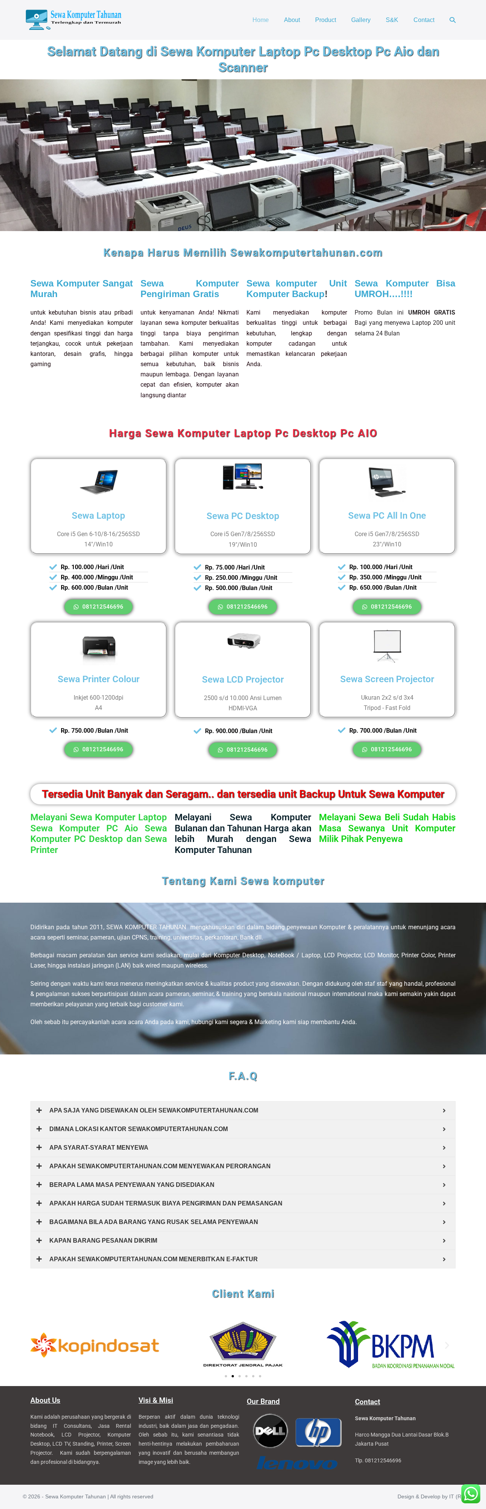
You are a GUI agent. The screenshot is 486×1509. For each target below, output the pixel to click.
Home (260, 20)
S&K (392, 20)
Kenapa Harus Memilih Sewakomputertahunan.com (243, 252)
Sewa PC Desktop (243, 516)
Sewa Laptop (98, 515)
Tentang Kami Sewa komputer (243, 881)
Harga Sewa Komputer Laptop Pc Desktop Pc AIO (243, 433)
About (292, 20)
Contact (423, 20)
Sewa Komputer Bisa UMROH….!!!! (405, 288)
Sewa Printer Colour (99, 679)
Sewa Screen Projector (387, 679)
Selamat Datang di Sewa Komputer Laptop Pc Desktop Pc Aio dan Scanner (243, 59)
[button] (452, 20)
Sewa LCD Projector (243, 679)
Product (325, 20)
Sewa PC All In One (387, 515)
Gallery (361, 20)
